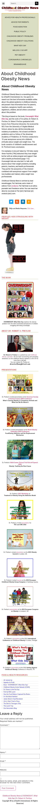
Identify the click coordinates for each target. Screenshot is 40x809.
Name (3, 752)
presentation (25, 523)
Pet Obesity (20, 55)
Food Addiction (20, 27)
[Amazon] (29, 202)
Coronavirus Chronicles (20, 60)
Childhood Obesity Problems (20, 36)
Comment (4, 725)
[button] (3, 3)
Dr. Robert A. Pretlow (24, 798)
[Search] (36, 3)
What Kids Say (20, 45)
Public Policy (20, 31)
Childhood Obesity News (12, 796)
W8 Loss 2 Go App (20, 50)
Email (3, 761)
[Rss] (17, 202)
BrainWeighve (20, 64)
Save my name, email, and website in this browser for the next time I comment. (16, 781)
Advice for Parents (20, 22)
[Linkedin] (23, 202)
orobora (14, 186)
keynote (19, 580)
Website (3, 770)
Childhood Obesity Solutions (20, 41)
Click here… (31, 208)
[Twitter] (11, 202)
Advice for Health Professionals (20, 17)
